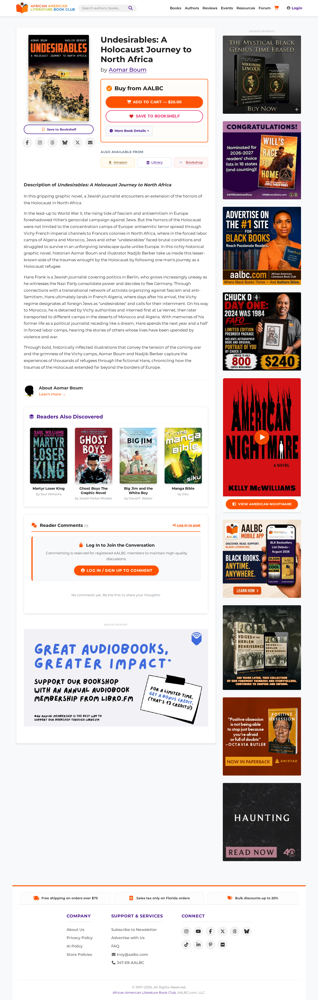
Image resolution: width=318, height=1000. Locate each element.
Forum (265, 8)
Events (227, 8)
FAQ (115, 946)
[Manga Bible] (183, 457)
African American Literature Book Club (144, 992)
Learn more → (52, 394)
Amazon (120, 162)
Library (157, 162)
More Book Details (130, 131)
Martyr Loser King (49, 488)
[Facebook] (210, 931)
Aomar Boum (127, 69)
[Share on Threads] (52, 142)
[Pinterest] (210, 944)
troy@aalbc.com (132, 954)
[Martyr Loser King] (49, 457)
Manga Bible (183, 488)
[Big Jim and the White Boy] (138, 457)
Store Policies (79, 954)
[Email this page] (90, 142)
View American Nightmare (265, 504)
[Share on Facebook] (27, 142)
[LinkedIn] (198, 944)
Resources (246, 8)
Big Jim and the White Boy (138, 490)
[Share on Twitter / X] (77, 142)
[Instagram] (186, 931)
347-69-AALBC (130, 962)
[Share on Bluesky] (65, 142)
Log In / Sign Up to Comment (118, 570)
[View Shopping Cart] (277, 8)
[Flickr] (222, 944)
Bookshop (194, 162)
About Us (75, 929)
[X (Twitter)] (222, 931)
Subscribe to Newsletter (134, 929)
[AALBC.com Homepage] (45, 8)
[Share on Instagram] (40, 142)
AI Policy (75, 946)
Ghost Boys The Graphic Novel (93, 490)
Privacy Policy (80, 938)
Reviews (210, 8)
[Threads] (234, 931)
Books (175, 8)
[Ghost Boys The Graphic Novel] (94, 457)
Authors (192, 8)
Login (297, 8)
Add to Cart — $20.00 (157, 102)
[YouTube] (198, 931)
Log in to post (188, 525)
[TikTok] (186, 944)
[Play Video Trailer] (261, 437)
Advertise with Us (128, 938)
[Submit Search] (129, 8)
